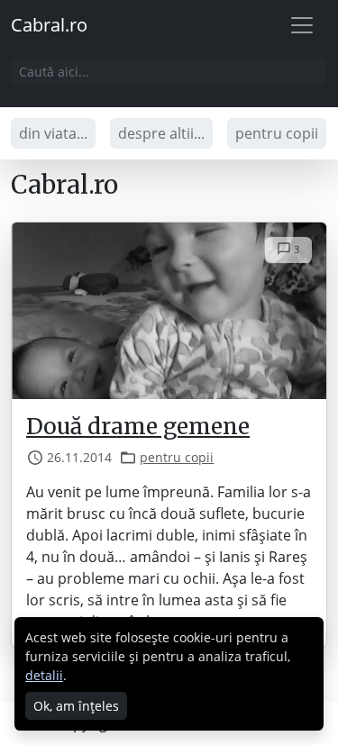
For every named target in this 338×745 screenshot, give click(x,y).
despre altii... (161, 133)
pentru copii (276, 133)
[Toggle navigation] (302, 25)
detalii (44, 675)
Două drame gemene (138, 427)
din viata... (53, 133)
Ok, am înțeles (76, 705)
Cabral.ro (49, 25)
